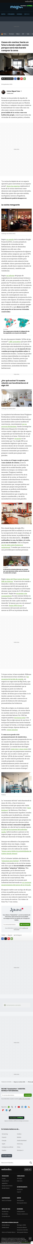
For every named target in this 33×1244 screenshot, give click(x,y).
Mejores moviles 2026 (19, 1082)
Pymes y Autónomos (22, 1214)
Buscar (30, 1162)
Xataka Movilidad (21, 1140)
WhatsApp (8, 1106)
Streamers (11, 14)
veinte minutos (12, 730)
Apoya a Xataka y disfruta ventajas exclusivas (16, 1121)
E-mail (24, 78)
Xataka (4, 1178)
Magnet (16, 7)
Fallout (18, 34)
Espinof (19, 1192)
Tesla (28, 34)
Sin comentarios (8, 78)
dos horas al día (19, 718)
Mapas (3, 14)
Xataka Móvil (5, 1181)
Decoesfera (5, 1214)
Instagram (22, 1106)
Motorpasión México (22, 1232)
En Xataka (5, 329)
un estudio (10, 239)
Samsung (20, 1144)
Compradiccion (6, 1216)
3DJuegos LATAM (21, 1225)
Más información (26, 1242)
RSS (29, 1106)
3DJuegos (19, 1178)
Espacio (4, 1137)
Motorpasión (20, 1200)
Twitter (18, 78)
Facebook (15, 78)
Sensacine (20, 1189)
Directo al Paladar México (8, 1232)
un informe (10, 276)
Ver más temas (6, 1156)
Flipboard (21, 78)
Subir (26, 1169)
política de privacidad (24, 1098)
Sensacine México (22, 1227)
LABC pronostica (15, 342)
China (4, 34)
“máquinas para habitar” (10, 861)
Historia (27, 14)
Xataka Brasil (5, 1227)
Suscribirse (25, 924)
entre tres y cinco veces (19, 749)
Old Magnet (18, 935)
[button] (14, 91)
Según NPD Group (15, 605)
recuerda (17, 439)
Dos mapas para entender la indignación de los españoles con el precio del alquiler (16, 332)
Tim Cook (11, 34)
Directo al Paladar (6, 1200)
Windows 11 (20, 1150)
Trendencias (5, 1211)
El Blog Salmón (21, 1211)
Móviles (19, 1137)
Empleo (4, 1150)
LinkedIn (6, 1110)
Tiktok (9, 1110)
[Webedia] (29, 1)
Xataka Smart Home (7, 1185)
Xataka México (6, 1225)
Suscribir (28, 1095)
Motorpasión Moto (22, 1203)
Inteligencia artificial (7, 1147)
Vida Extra (19, 1181)
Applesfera (5, 1183)
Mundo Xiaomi (5, 1188)
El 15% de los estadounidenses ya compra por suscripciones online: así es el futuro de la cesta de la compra (16, 571)
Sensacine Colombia (22, 1230)
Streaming (5, 1134)
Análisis (19, 1134)
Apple (3, 1144)
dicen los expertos (13, 186)
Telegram (25, 1106)
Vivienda (19, 14)
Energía (4, 1140)
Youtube (18, 1106)
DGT (23, 34)
